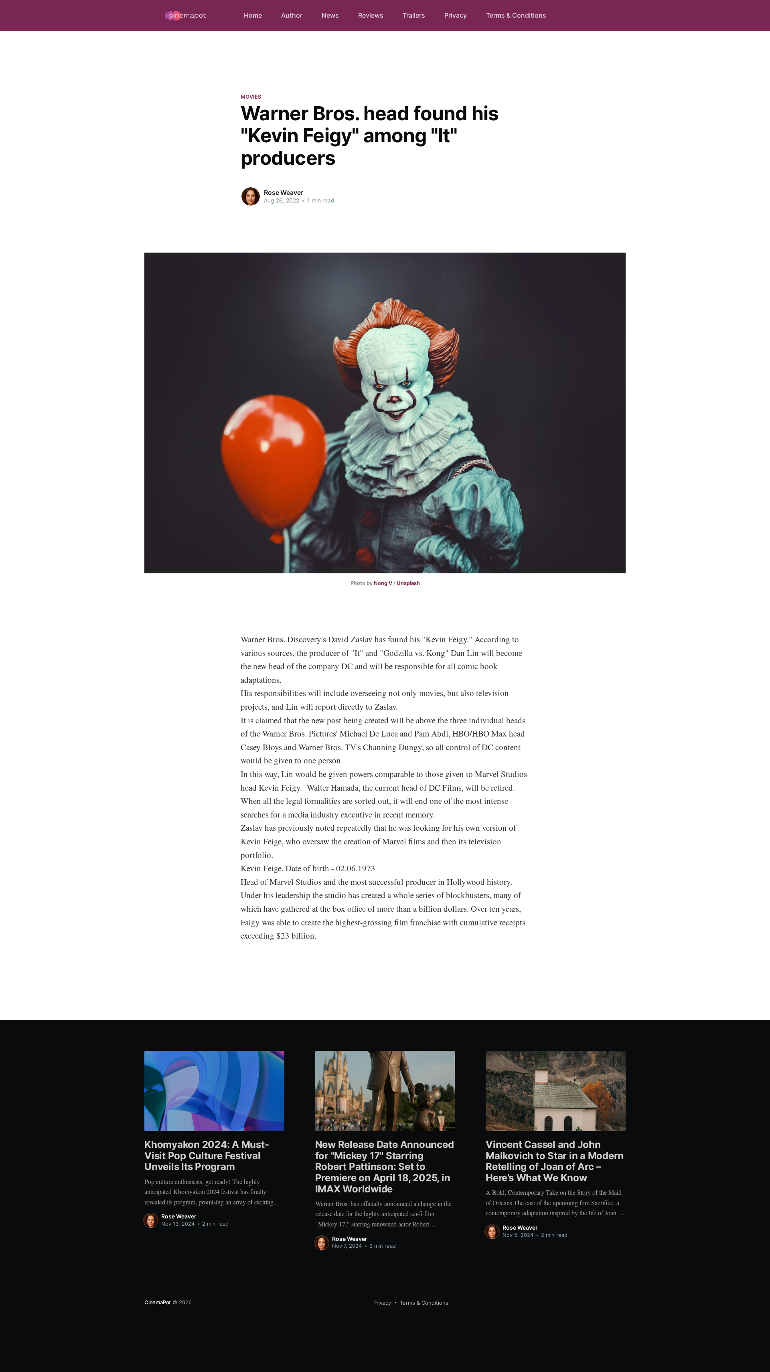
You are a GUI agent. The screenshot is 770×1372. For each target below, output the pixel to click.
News (330, 15)
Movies (251, 96)
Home (253, 15)
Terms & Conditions (516, 15)
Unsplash (408, 583)
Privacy (455, 15)
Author (291, 15)
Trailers (414, 15)
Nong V (383, 583)
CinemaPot (157, 1302)
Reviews (370, 15)
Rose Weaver (283, 192)
